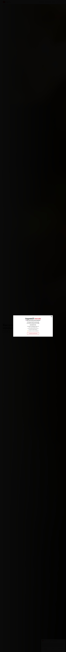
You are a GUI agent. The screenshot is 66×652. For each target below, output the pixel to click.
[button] (51, 316)
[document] (33, 326)
